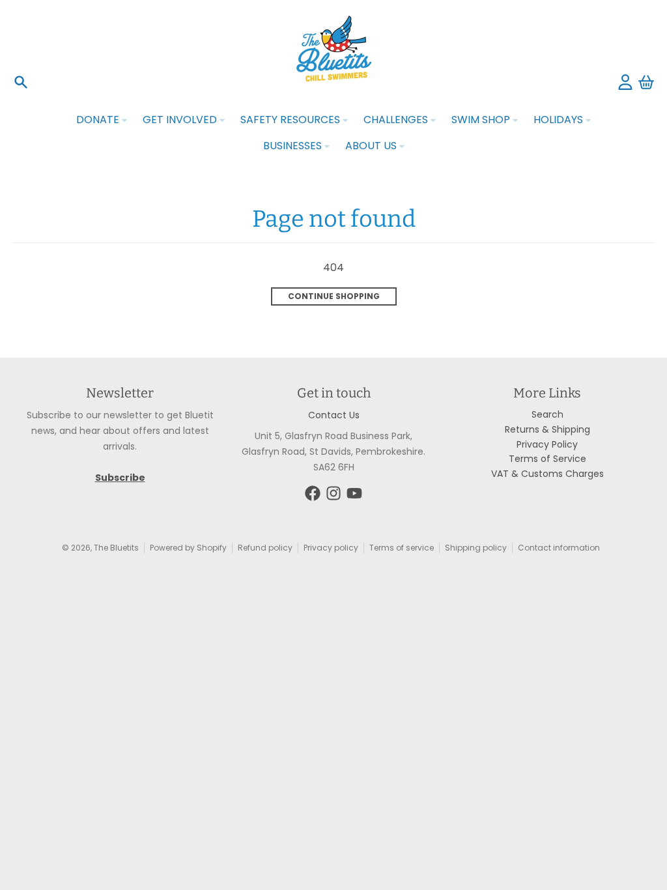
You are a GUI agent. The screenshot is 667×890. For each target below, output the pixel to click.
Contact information (559, 547)
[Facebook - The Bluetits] (312, 493)
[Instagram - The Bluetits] (333, 493)
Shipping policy (476, 547)
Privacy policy (331, 547)
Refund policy (265, 547)
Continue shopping (334, 296)
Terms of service (401, 547)
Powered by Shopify (188, 547)
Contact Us (334, 415)
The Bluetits (116, 547)
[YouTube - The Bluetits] (354, 493)
